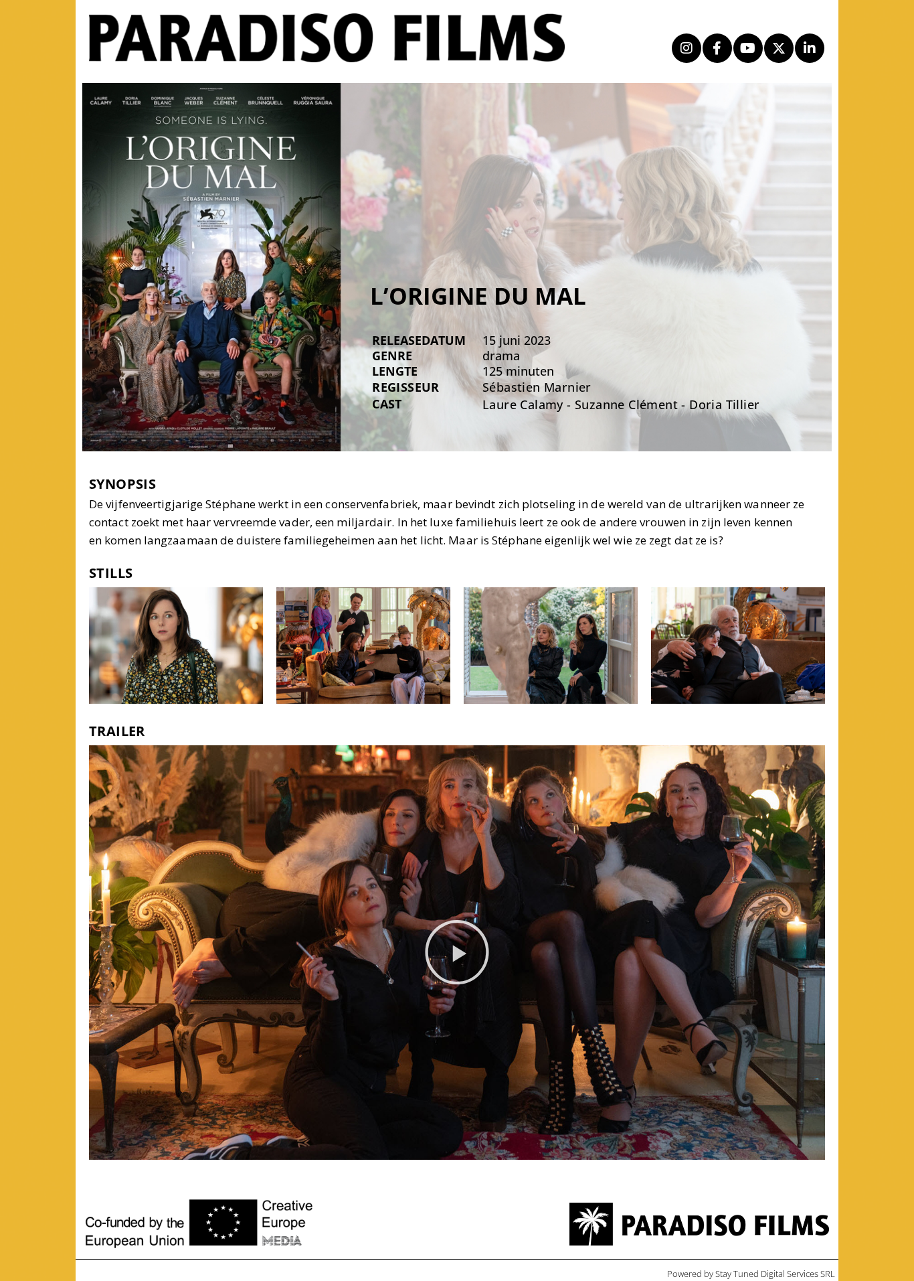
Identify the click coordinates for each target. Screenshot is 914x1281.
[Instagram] (686, 48)
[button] (457, 952)
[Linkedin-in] (809, 48)
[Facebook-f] (717, 48)
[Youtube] (748, 48)
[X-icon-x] (779, 48)
